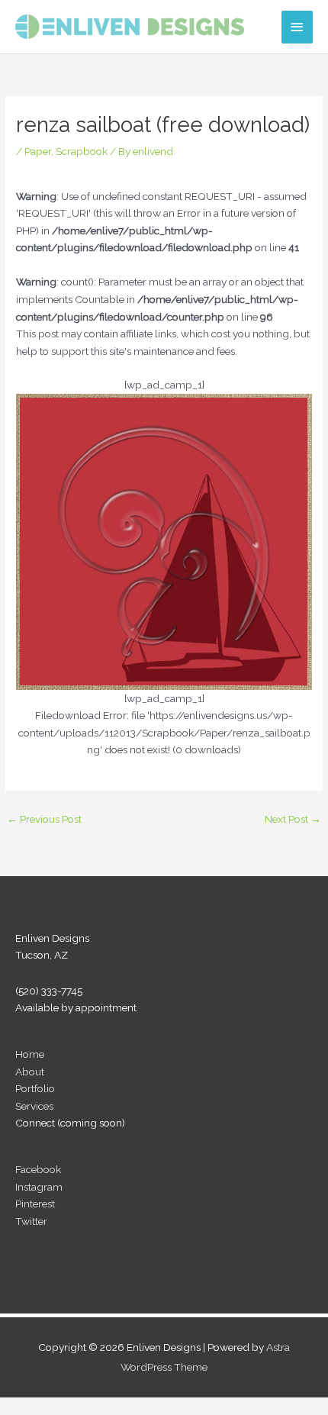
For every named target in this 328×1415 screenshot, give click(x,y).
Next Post (293, 819)
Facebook (38, 1169)
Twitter (31, 1221)
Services (34, 1106)
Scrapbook (82, 151)
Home (29, 1054)
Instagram (39, 1187)
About (29, 1071)
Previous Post (44, 819)
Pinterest (35, 1203)
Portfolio (35, 1088)
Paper (37, 151)
